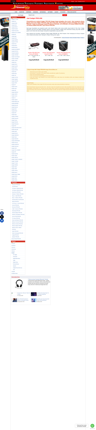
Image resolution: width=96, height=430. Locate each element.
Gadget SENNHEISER (16, 140)
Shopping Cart (80, 1)
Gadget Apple (14, 36)
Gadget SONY (14, 148)
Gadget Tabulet (14, 155)
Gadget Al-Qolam (15, 28)
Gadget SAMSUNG (15, 135)
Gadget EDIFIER (15, 69)
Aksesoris (13, 247)
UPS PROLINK (15, 186)
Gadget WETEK (14, 176)
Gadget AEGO (14, 25)
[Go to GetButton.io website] (92, 428)
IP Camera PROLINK (16, 218)
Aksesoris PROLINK (16, 207)
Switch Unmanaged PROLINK (17, 233)
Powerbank (15, 256)
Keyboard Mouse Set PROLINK (18, 199)
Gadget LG (14, 97)
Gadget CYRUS (14, 60)
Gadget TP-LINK (15, 163)
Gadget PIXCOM (15, 122)
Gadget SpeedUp (15, 153)
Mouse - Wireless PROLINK (17, 197)
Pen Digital (15, 254)
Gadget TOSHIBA (15, 161)
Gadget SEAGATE (15, 138)
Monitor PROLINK (15, 201)
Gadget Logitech (15, 99)
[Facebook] (2, 213)
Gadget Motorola (15, 107)
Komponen (13, 245)
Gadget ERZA (14, 73)
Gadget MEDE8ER (15, 103)
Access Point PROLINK (16, 216)
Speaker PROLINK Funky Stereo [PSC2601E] (34, 53)
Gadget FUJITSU (15, 77)
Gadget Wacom (14, 172)
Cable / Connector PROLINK (17, 208)
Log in (76, 1)
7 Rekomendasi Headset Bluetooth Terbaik (38, 279)
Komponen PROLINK (16, 184)
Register (72, 1)
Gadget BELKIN (14, 47)
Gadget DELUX (14, 64)
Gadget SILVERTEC (15, 144)
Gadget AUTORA (15, 41)
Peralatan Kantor (15, 273)
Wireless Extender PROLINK (17, 223)
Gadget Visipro (14, 166)
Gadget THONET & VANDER (17, 159)
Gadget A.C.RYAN (15, 19)
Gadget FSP (14, 75)
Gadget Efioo (14, 71)
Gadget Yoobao (14, 179)
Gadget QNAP (14, 131)
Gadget (13, 252)
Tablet (14, 260)
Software (50, 11)
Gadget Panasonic (15, 118)
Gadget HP (14, 84)
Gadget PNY (14, 125)
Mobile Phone (15, 262)
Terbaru (82, 37)
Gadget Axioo (14, 43)
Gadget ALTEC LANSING (16, 32)
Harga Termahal (73, 37)
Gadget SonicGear (15, 146)
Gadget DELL (14, 62)
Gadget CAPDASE (15, 54)
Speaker (14, 265)
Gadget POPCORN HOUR (16, 127)
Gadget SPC (14, 151)
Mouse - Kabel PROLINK (16, 195)
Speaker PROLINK (15, 236)
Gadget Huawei (14, 86)
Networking (14, 249)
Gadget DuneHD (15, 66)
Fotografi (13, 271)
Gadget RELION (15, 133)
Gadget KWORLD (15, 92)
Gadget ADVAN (14, 23)
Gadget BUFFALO (15, 51)
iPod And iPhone (16, 264)
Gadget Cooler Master (16, 56)
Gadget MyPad (14, 110)
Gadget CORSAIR (15, 58)
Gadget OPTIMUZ (15, 116)
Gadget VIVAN (14, 168)
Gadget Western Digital (16, 174)
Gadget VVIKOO (15, 170)
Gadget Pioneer (14, 120)
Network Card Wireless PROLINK (18, 214)
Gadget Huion (14, 88)
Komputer (13, 243)
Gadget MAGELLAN (15, 101)
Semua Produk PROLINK (16, 238)
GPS (14, 269)
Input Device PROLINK (16, 192)
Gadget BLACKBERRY (16, 49)
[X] (2, 217)
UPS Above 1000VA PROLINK (17, 188)
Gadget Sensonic (15, 142)
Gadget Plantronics (15, 123)
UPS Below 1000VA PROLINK (17, 190)
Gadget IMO (14, 90)
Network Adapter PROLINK (17, 212)
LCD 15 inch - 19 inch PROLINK (18, 203)
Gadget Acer (14, 21)
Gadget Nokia (14, 114)
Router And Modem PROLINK (17, 220)
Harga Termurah (65, 37)
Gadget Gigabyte (15, 79)
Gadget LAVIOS (14, 94)
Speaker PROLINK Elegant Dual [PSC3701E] (49, 53)
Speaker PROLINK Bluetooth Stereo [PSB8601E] (63, 53)
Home (16, 11)
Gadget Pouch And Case (17, 267)
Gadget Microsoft (15, 105)
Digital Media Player (16, 258)
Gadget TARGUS (15, 157)
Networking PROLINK (16, 210)
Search (64, 15)
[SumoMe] (2, 220)
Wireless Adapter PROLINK (17, 225)
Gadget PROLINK (15, 129)
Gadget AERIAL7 (15, 26)
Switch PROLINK (15, 231)
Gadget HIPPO (14, 82)
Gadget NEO (14, 112)
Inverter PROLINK (15, 205)
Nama (78, 37)
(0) (84, 1)
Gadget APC (14, 34)
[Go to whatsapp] (92, 426)
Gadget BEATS (14, 45)
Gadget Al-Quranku (15, 30)
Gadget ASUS (14, 38)
